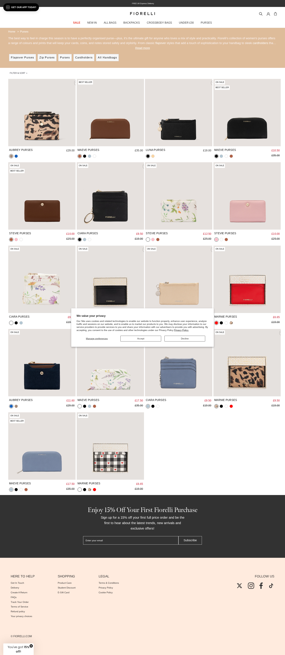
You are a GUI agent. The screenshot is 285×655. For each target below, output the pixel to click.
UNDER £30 (186, 22)
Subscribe (190, 540)
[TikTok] (271, 586)
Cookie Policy (106, 592)
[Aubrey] (42, 112)
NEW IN (92, 22)
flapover (160, 43)
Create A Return (19, 592)
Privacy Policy (106, 587)
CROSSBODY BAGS (159, 22)
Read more (142, 48)
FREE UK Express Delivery (142, 3)
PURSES (206, 22)
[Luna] (178, 112)
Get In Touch (17, 583)
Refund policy (18, 611)
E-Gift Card (63, 592)
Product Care (65, 583)
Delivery (15, 587)
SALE (76, 22)
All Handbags (107, 57)
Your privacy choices (21, 616)
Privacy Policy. (181, 330)
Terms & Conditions (109, 583)
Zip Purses (47, 57)
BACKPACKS (131, 22)
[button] (19, 73)
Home (11, 31)
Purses (65, 57)
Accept (140, 338)
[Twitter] (239, 586)
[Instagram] (251, 586)
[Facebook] (261, 586)
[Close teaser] (31, 645)
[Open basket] (275, 13)
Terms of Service (19, 606)
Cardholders (84, 57)
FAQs (13, 597)
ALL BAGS (110, 22)
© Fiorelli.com (21, 636)
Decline (185, 338)
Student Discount (67, 587)
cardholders (260, 43)
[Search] (261, 13)
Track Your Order (20, 602)
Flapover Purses (22, 57)
